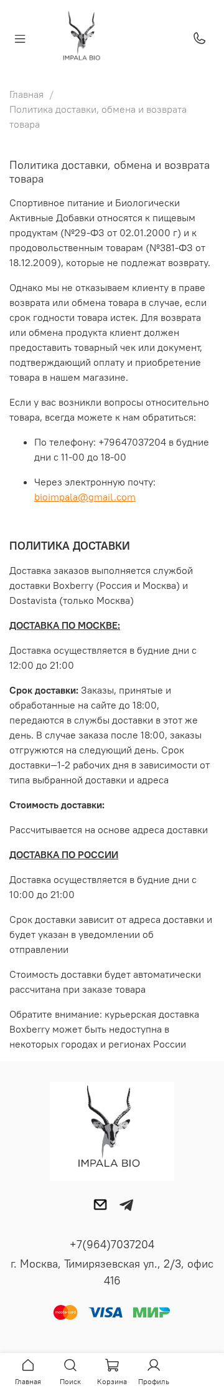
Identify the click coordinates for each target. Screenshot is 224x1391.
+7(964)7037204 (112, 1244)
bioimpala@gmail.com (85, 496)
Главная (26, 94)
